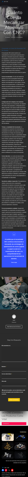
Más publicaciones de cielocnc (14, 326)
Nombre (4, 366)
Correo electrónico (7, 374)
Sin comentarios (19, 37)
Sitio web (4, 381)
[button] (25, 1)
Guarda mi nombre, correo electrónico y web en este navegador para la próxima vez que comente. (13, 392)
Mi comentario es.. (6, 345)
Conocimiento (14, 7)
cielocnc (8, 37)
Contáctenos (6, 423)
